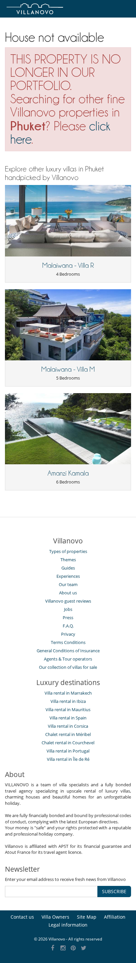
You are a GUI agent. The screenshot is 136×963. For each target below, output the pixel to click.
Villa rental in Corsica (68, 726)
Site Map (86, 917)
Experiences (68, 576)
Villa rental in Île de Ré (68, 759)
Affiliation (114, 917)
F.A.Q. (68, 626)
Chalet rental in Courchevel (68, 743)
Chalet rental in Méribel (68, 734)
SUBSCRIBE (114, 891)
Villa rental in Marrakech (68, 693)
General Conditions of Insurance (68, 651)
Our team (68, 584)
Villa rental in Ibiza (68, 701)
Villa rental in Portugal (68, 751)
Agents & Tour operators (68, 659)
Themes (68, 560)
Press (68, 617)
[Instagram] (63, 948)
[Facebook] (52, 948)
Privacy (68, 634)
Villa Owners (55, 917)
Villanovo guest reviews (68, 601)
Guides (68, 568)
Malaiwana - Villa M (68, 369)
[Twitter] (83, 948)
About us (68, 593)
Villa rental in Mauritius (68, 709)
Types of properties (68, 551)
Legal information (68, 925)
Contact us (22, 917)
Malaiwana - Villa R (68, 265)
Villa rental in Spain (68, 718)
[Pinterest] (73, 948)
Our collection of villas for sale (68, 667)
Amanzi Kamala (68, 473)
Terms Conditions (68, 642)
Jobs (68, 609)
